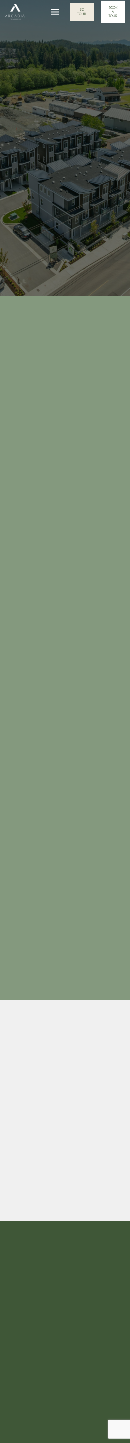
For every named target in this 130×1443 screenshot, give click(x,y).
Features (64, 1339)
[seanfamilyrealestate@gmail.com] (13, 628)
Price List (65, 1416)
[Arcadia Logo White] (15, 12)
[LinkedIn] (39, 652)
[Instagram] (26, 652)
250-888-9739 (32, 606)
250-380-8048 (33, 705)
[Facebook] (14, 652)
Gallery (65, 1401)
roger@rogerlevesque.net (45, 727)
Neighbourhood (65, 1355)
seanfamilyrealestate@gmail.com (52, 628)
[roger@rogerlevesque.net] (13, 728)
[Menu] (55, 12)
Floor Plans (65, 1385)
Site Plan (65, 1370)
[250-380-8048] (13, 705)
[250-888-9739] (13, 606)
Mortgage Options (65, 1432)
